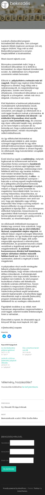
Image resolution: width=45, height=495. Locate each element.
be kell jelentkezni (30, 387)
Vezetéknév (5, 443)
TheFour (37, 488)
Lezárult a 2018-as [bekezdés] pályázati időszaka (8, 360)
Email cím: (5, 460)
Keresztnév (5, 452)
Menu (42, 5)
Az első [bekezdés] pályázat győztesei (8, 349)
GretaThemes (22, 491)
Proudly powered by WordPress (14, 488)
